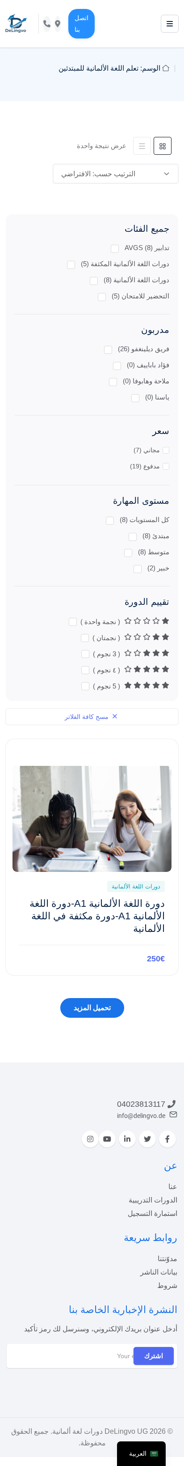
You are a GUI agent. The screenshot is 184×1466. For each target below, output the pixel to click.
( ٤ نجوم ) (107, 670)
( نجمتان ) (107, 638)
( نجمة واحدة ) (101, 621)
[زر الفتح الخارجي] (170, 24)
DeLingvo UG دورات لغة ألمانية (100, 1431)
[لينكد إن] (127, 1138)
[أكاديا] (16, 23)
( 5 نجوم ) (107, 686)
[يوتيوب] (107, 1138)
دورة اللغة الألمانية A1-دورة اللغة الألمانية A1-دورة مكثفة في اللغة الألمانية (97, 916)
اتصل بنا (81, 23)
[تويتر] (147, 1138)
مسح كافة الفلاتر (87, 716)
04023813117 (141, 1104)
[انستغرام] (90, 1138)
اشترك (153, 1356)
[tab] (162, 146)
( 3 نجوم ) (107, 654)
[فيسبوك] (167, 1138)
